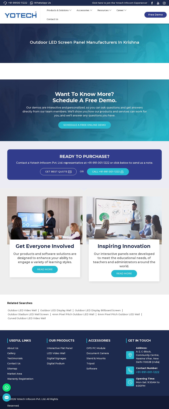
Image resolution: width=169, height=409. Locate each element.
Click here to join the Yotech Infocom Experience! (119, 2)
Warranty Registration (20, 378)
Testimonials (15, 358)
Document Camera (97, 353)
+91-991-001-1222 (147, 372)
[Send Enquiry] (6, 397)
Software (91, 368)
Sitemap (12, 368)
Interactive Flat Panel (59, 348)
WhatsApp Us (42, 2)
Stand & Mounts (96, 358)
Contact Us (52, 19)
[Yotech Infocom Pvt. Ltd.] (20, 15)
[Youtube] (158, 3)
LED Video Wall (56, 353)
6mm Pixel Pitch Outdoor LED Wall (119, 314)
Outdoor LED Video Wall (22, 310)
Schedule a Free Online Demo (84, 124)
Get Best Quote (56, 171)
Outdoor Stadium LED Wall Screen (28, 314)
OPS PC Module (95, 348)
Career (120, 10)
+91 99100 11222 (17, 2)
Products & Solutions (57, 10)
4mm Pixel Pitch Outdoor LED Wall (73, 314)
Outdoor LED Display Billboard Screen (98, 310)
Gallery (11, 353)
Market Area (14, 373)
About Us (12, 348)
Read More (45, 269)
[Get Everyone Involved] (45, 220)
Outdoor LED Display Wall (55, 310)
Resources (103, 10)
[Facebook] (152, 3)
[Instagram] (164, 3)
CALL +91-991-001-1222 (106, 171)
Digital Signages (56, 358)
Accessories (83, 10)
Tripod (90, 363)
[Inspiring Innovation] (124, 220)
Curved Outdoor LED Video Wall (27, 318)
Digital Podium (56, 363)
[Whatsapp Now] (6, 387)
